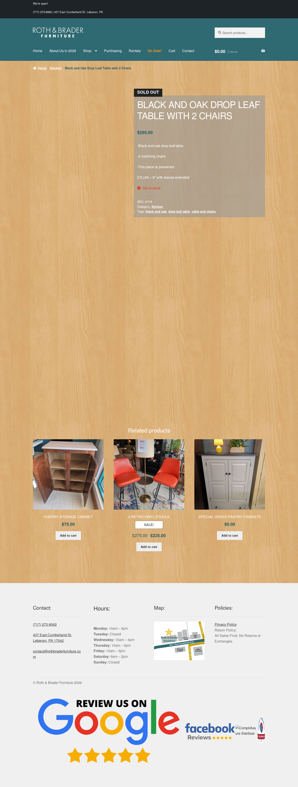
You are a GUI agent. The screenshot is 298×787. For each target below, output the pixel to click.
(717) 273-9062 (42, 12)
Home (37, 50)
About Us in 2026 (62, 50)
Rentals (135, 50)
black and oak (156, 211)
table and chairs (204, 211)
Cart (172, 50)
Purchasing (113, 50)
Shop (87, 50)
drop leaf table (179, 211)
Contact (188, 50)
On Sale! (155, 50)
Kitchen (56, 68)
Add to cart (68, 535)
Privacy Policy (226, 624)
